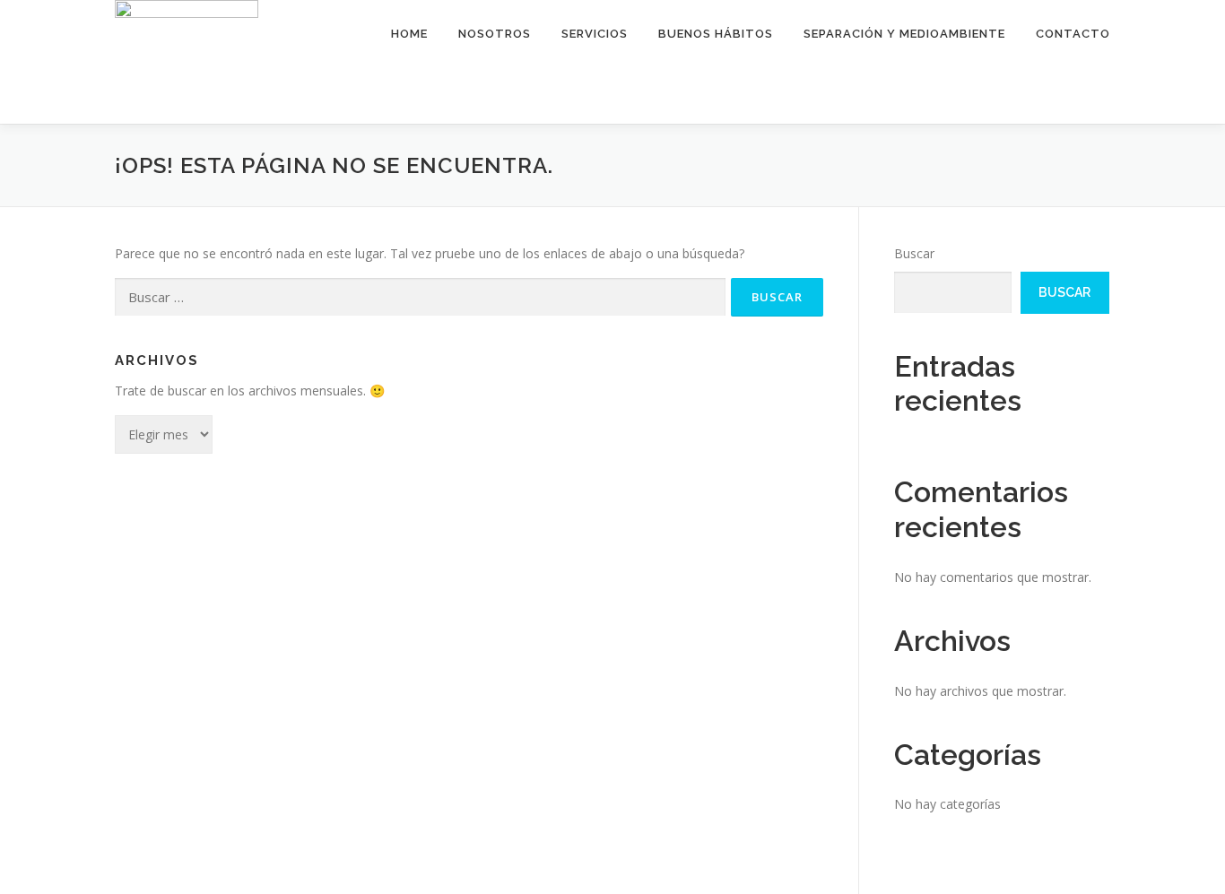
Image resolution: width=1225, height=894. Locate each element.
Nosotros (494, 33)
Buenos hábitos (715, 33)
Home (409, 33)
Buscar (914, 253)
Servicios (594, 33)
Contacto (1073, 33)
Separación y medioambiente (904, 33)
